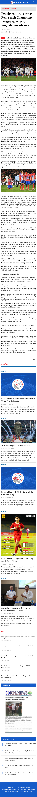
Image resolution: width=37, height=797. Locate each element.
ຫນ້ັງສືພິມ (5, 685)
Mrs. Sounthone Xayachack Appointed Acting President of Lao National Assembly (20, 751)
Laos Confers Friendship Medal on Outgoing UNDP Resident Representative (17, 666)
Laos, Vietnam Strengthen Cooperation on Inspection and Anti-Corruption (18, 637)
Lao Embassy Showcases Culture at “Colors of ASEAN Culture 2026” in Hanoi (20, 744)
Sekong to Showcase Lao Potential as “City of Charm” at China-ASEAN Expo (19, 759)
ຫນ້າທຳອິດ (5, 8)
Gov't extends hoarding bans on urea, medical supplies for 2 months (19, 766)
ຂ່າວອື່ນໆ (5, 364)
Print (12, 32)
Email (5, 32)
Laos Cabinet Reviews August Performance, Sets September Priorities (17, 657)
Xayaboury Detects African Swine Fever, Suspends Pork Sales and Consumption (18, 676)
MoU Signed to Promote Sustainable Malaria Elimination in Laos (17, 647)
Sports (13, 8)
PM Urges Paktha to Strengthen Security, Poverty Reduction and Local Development (19, 773)
